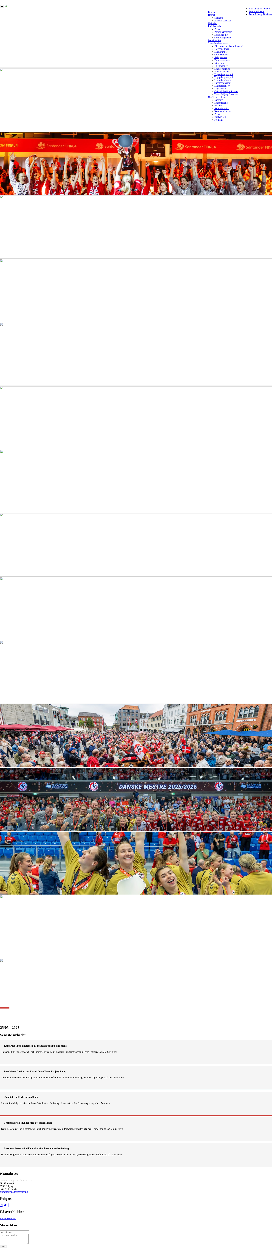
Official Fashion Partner (226, 91)
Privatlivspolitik (8, 1218)
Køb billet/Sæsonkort (259, 8)
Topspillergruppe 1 (223, 74)
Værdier (218, 100)
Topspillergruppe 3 (223, 80)
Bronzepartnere (222, 60)
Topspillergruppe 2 (223, 77)
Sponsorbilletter (256, 11)
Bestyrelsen (220, 117)
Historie (218, 105)
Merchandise (214, 40)
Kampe (211, 12)
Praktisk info (214, 26)
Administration (221, 108)
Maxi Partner (220, 51)
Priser (217, 29)
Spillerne (218, 17)
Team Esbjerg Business (260, 14)
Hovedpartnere (221, 49)
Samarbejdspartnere (218, 43)
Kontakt (218, 119)
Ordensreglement (222, 37)
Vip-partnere (220, 63)
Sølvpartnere (220, 57)
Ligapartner (220, 88)
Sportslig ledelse (222, 20)
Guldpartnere (220, 54)
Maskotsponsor (222, 85)
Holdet (211, 15)
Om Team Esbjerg (217, 97)
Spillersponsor (221, 71)
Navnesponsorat (222, 83)
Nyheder (212, 23)
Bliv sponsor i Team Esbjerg (228, 46)
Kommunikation (222, 111)
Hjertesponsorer (222, 68)
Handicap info (221, 34)
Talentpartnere (221, 66)
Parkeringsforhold (223, 32)
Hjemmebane (221, 102)
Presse (217, 114)
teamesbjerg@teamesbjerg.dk (14, 1192)
